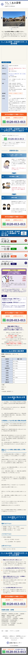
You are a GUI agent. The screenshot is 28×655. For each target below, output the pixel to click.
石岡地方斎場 (4, 613)
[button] (26, 17)
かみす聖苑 (18, 615)
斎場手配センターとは (20, 636)
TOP (2, 630)
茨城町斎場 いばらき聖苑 (13, 613)
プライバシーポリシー (14, 637)
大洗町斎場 (22, 613)
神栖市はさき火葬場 (10, 615)
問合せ (21, 637)
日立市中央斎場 (13, 621)
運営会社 (7, 637)
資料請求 (24, 233)
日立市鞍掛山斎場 (4, 621)
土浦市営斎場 (15, 618)
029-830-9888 (13, 76)
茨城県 (6, 630)
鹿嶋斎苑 (3, 615)
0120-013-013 (13, 71)
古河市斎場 (9, 616)
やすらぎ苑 (19, 623)
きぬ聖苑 (3, 616)
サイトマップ (14, 639)
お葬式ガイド (12, 636)
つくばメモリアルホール (6, 618)
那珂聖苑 (21, 618)
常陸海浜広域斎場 (4, 620)
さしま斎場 (15, 616)
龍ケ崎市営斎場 (11, 624)
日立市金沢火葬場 (13, 620)
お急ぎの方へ (5, 636)
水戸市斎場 (13, 623)
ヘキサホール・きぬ (5, 623)
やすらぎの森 (4, 624)
